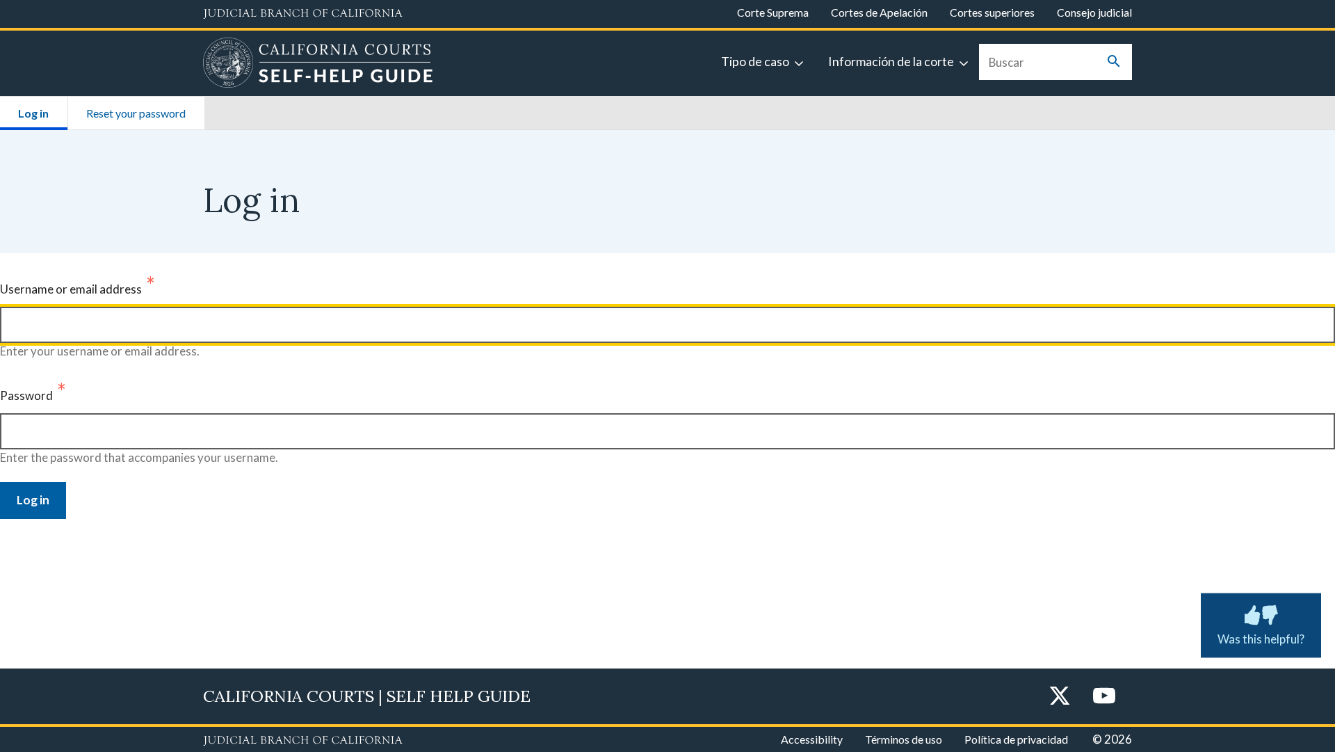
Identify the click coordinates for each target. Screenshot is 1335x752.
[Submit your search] (1113, 62)
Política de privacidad (1016, 739)
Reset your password (136, 113)
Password (26, 395)
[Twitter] (1060, 697)
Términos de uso (903, 739)
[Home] (318, 64)
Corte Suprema (773, 12)
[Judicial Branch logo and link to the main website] (303, 14)
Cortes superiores (992, 12)
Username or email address (71, 289)
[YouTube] (1104, 697)
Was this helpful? (1260, 639)
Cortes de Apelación (879, 12)
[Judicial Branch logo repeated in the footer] (303, 741)
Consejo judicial (1094, 12)
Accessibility (812, 739)
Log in (42, 113)
